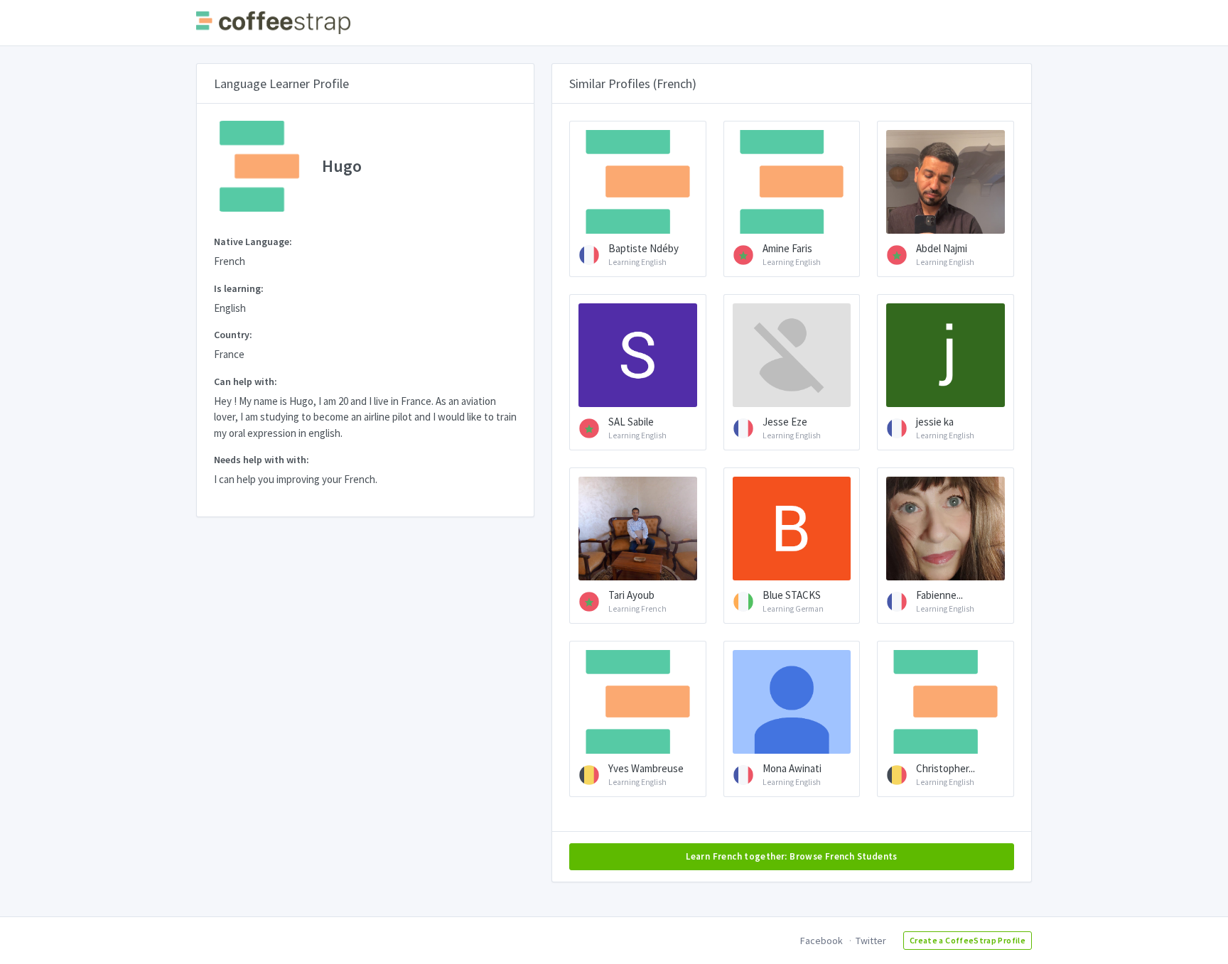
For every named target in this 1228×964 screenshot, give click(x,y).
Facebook (821, 940)
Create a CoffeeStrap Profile (967, 940)
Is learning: (239, 288)
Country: (233, 334)
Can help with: (245, 381)
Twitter (871, 940)
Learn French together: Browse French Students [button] (792, 856)
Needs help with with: (261, 459)
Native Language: (253, 241)
